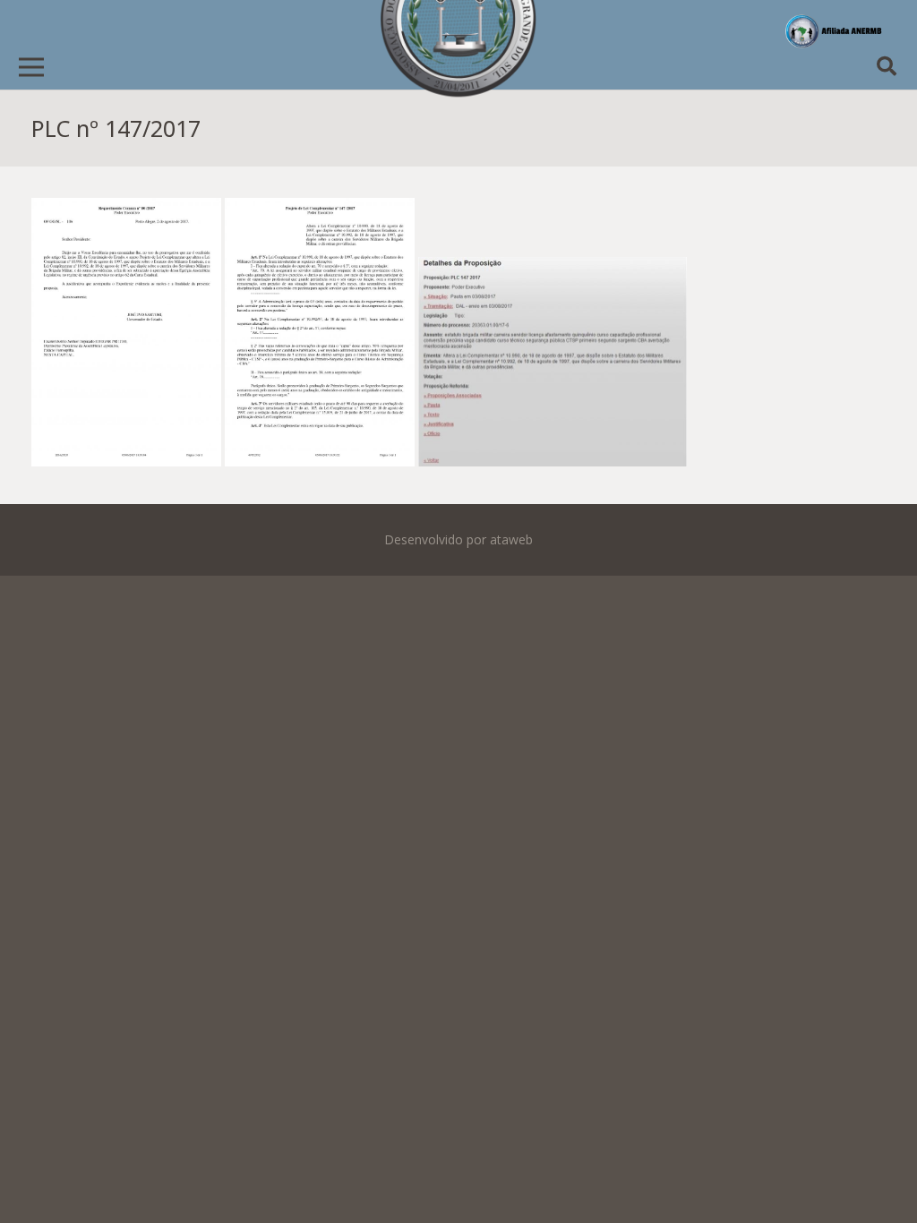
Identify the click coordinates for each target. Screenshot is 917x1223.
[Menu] (31, 67)
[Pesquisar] (886, 66)
